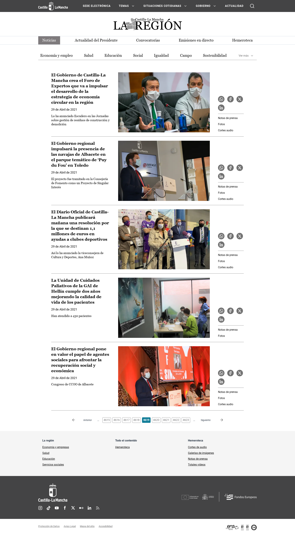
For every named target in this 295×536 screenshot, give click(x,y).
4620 (156, 420)
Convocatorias (148, 40)
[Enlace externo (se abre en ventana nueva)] (241, 527)
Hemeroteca (242, 40)
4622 (176, 420)
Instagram (40, 508)
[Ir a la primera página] (76, 420)
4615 (107, 420)
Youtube (57, 508)
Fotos (221, 124)
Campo (186, 55)
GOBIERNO (203, 6)
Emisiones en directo (196, 40)
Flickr (81, 508)
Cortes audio (225, 130)
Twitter (73, 508)
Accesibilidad (106, 526)
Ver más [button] (244, 55)
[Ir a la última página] (219, 420)
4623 (186, 420)
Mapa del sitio (87, 526)
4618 (136, 420)
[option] (56, 55)
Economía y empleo (56, 55)
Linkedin (89, 508)
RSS (98, 508)
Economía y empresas (55, 447)
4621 (166, 420)
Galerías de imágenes (201, 453)
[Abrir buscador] (252, 6)
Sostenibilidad (215, 55)
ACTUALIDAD (234, 6)
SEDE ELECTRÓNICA (97, 6)
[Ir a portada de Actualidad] (147, 25)
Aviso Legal (70, 526)
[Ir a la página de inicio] (53, 6)
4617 (126, 420)
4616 (117, 420)
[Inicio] (84, 493)
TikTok (48, 508)
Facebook (65, 508)
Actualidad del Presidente (96, 40)
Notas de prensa (228, 118)
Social (138, 55)
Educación (113, 55)
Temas (124, 6)
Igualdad (161, 55)
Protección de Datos (49, 526)
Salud (88, 55)
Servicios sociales (53, 464)
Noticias (49, 40)
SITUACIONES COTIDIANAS (162, 6)
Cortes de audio (197, 447)
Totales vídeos (196, 464)
